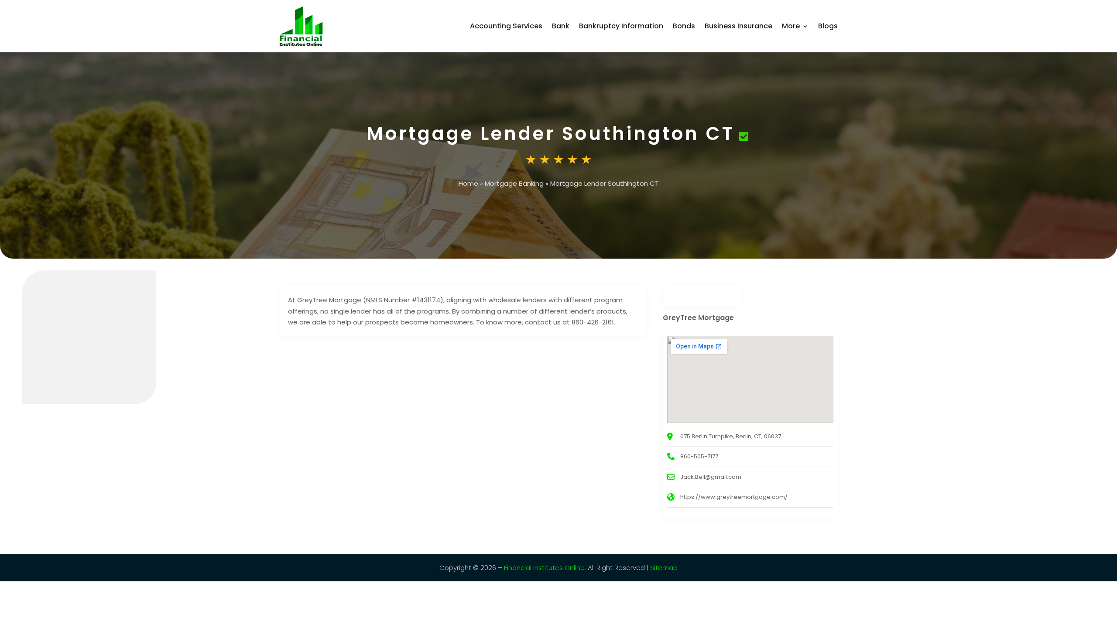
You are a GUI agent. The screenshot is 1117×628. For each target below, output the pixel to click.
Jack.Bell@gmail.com (710, 477)
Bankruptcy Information (621, 26)
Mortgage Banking (514, 183)
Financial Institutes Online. (545, 567)
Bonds (684, 26)
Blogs (828, 26)
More (791, 26)
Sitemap (664, 567)
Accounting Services (506, 26)
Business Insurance (738, 26)
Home (468, 183)
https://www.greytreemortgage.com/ (734, 497)
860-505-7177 (699, 456)
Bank (560, 26)
